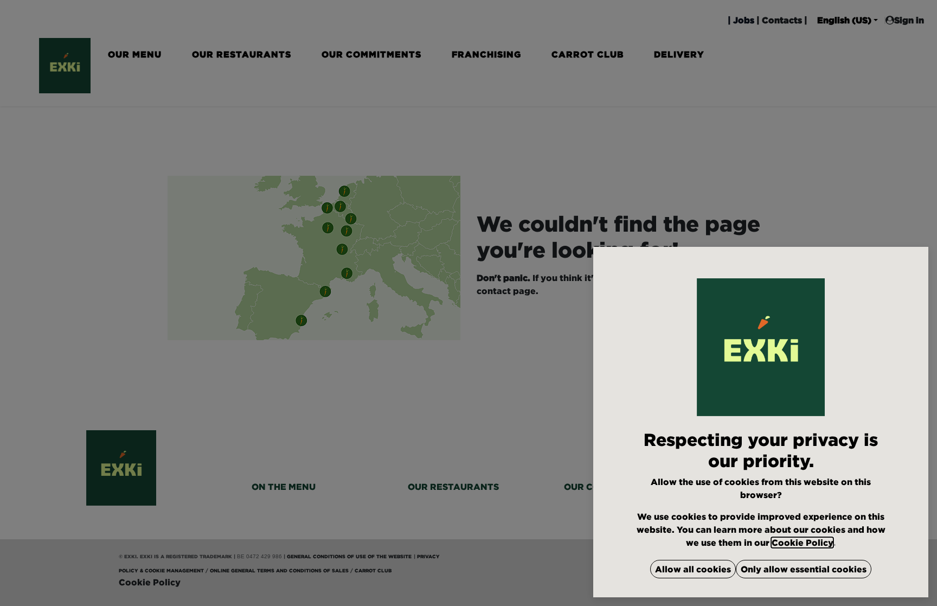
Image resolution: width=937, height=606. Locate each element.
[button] (693, 569)
